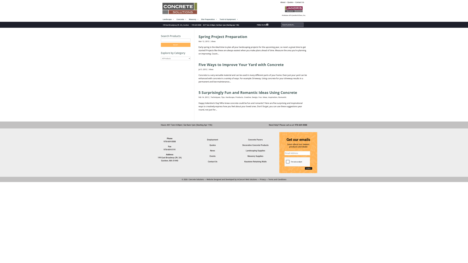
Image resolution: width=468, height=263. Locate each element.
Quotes (290, 2)
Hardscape (230, 97)
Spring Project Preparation (223, 36)
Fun (260, 97)
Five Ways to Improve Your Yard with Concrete (241, 64)
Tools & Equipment (228, 19)
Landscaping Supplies (255, 151)
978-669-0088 (196, 25)
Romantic (282, 97)
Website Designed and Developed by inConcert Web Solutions (232, 179)
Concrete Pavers (255, 140)
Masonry (192, 19)
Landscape (167, 19)
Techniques (215, 97)
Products (239, 97)
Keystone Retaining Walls (255, 161)
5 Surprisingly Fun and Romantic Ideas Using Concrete (248, 92)
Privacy (263, 179)
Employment (212, 140)
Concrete (180, 19)
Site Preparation (208, 19)
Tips (223, 97)
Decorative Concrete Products (255, 145)
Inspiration (272, 97)
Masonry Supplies (255, 156)
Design (255, 97)
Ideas (213, 41)
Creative (247, 97)
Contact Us (299, 2)
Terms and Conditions (277, 179)
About (282, 2)
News (212, 151)
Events (212, 156)
